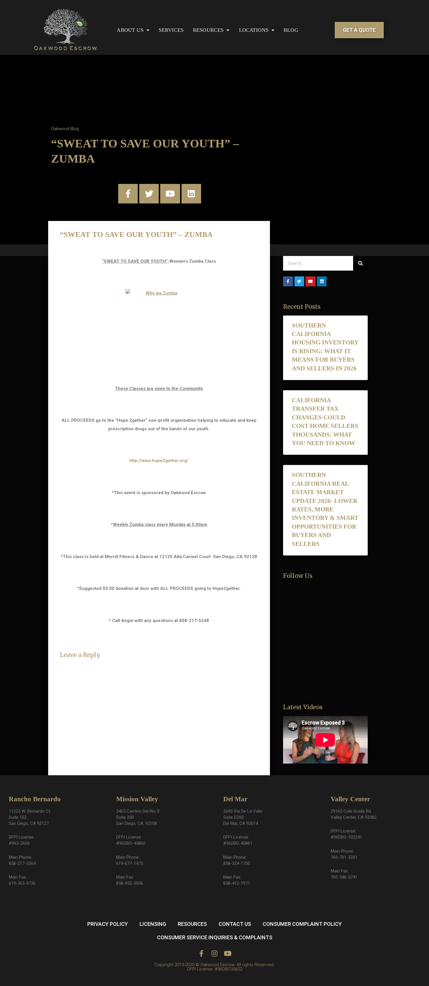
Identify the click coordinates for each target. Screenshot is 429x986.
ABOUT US (130, 30)
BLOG (291, 30)
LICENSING (152, 924)
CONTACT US (235, 924)
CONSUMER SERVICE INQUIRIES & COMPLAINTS (214, 937)
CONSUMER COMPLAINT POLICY (302, 924)
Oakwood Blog (65, 128)
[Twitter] (149, 193)
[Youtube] (170, 193)
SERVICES (171, 30)
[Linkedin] (191, 193)
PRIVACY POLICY (107, 924)
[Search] (360, 263)
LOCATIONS (253, 30)
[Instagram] (214, 953)
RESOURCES (208, 30)
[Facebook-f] (128, 193)
